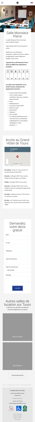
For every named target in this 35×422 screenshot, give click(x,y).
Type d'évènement (11, 259)
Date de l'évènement (12, 267)
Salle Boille (17, 366)
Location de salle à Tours (13, 385)
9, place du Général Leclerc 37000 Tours (17, 393)
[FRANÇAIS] (31, 3)
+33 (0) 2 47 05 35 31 (17, 401)
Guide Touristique (17, 414)
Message (8, 275)
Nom (7, 235)
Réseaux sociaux (18, 417)
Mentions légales (17, 416)
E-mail (8, 243)
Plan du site (17, 419)
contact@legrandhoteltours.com (17, 403)
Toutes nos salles (17, 375)
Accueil (4, 385)
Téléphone (9, 251)
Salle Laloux (17, 337)
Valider (17, 288)
